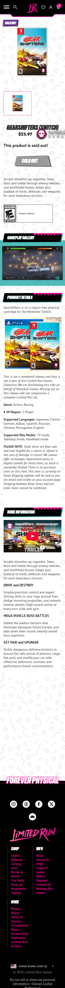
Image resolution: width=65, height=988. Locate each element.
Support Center (42, 870)
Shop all (17, 884)
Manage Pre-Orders (45, 891)
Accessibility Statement (19, 936)
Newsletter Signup (18, 891)
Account (50, 7)
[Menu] (6, 7)
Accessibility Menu (19, 927)
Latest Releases (17, 857)
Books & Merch (17, 874)
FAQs (39, 864)
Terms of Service (17, 919)
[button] (9, 49)
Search (15, 7)
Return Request (41, 878)
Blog (39, 855)
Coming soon (16, 866)
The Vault (17, 880)
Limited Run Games (32, 8)
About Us (42, 860)
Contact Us (43, 884)
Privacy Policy (16, 911)
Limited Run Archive (19, 944)
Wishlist (43, 7)
